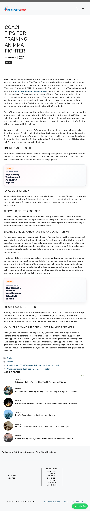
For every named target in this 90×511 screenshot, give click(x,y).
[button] (77, 8)
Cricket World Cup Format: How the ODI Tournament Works (40, 382)
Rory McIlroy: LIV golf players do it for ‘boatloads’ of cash (33, 365)
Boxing (8, 62)
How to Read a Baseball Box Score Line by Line (35, 415)
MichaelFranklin (10, 57)
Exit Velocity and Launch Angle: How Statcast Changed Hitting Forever (46, 403)
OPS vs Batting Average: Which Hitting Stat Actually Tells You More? (44, 438)
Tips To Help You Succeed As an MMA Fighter (13, 178)
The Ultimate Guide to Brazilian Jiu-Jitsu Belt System (13, 293)
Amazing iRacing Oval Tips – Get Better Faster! (28, 369)
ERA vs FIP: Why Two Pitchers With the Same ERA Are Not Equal (42, 427)
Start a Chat (81, 506)
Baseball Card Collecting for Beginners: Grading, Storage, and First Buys (47, 392)
